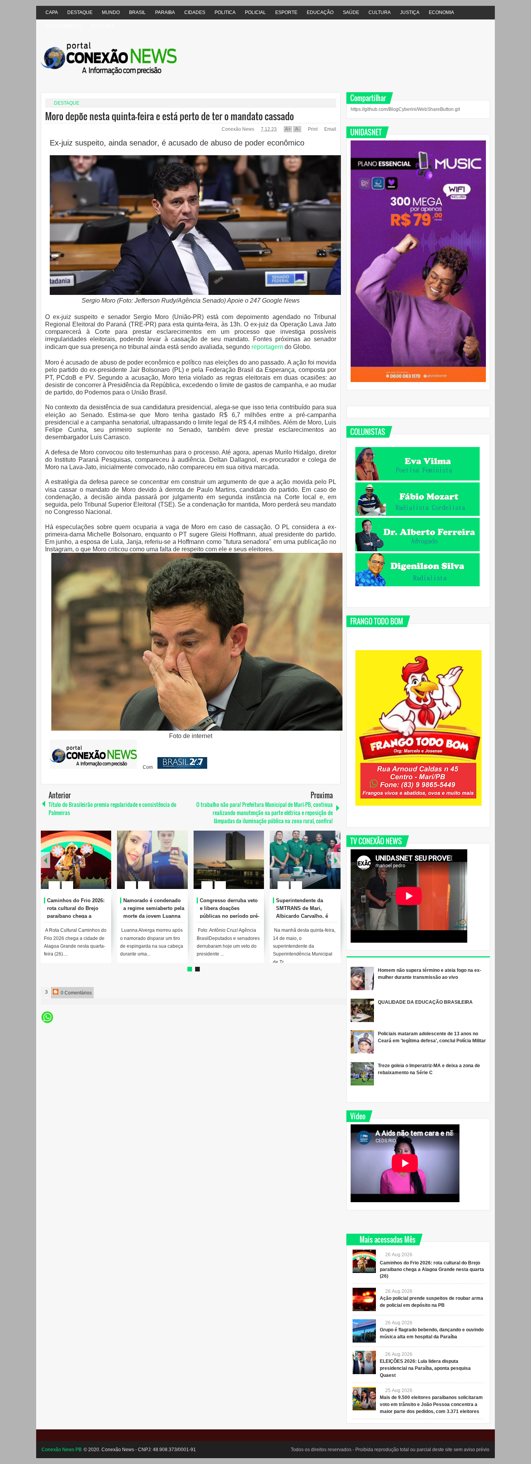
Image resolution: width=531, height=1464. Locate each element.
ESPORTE (286, 12)
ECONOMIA (441, 12)
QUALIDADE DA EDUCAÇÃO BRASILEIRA (425, 1002)
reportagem (267, 347)
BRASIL (137, 12)
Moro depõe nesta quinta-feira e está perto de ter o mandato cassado (169, 116)
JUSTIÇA (409, 12)
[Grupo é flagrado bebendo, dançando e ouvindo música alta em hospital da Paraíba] (364, 1331)
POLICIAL (255, 12)
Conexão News (238, 129)
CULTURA (380, 12)
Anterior (336, 860)
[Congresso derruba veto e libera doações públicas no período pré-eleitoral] (76, 860)
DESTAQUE (80, 12)
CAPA (51, 12)
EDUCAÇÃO (320, 12)
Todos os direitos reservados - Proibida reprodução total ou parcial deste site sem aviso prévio (390, 1449)
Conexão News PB (62, 1449)
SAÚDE (351, 12)
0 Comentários (75, 993)
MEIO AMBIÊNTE (63, 26)
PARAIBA (165, 12)
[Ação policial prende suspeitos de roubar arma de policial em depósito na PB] (364, 1299)
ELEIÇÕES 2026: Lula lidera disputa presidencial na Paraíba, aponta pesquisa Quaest (425, 1368)
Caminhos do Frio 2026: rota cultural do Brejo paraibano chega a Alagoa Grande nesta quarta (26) (432, 1269)
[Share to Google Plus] (102, 866)
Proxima (45, 860)
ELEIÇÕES (102, 26)
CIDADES (194, 12)
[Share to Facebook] (82, 866)
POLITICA (225, 12)
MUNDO (111, 12)
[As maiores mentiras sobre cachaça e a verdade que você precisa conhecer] (305, 860)
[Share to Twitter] (92, 866)
